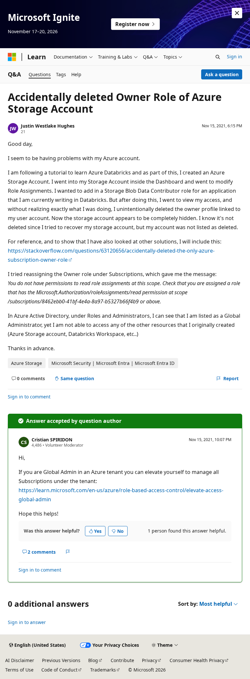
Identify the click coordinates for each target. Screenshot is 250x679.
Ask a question (222, 74)
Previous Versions (61, 660)
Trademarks (103, 670)
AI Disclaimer (19, 660)
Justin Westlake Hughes (48, 126)
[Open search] (217, 57)
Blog (93, 660)
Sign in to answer (27, 622)
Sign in (234, 56)
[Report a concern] (68, 552)
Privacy (149, 660)
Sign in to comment (29, 397)
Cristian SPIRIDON (52, 439)
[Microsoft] (12, 57)
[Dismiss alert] (237, 13)
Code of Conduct (59, 670)
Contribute (122, 660)
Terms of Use (19, 670)
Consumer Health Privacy (197, 660)
